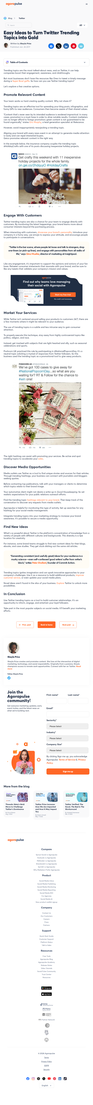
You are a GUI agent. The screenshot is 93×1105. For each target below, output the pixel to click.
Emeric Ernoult (41, 815)
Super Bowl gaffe (21, 81)
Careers (46, 919)
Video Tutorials (46, 968)
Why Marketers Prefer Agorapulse (46, 870)
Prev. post (26, 625)
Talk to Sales (46, 945)
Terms (46, 1057)
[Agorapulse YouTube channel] (49, 1078)
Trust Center (46, 974)
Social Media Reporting (46, 890)
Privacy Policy (46, 1061)
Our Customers (46, 916)
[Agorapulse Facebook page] (27, 1078)
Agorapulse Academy (46, 962)
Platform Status (47, 942)
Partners (46, 925)
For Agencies (46, 896)
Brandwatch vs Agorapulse (46, 864)
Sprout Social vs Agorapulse (46, 855)
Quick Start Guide (47, 936)
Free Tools (46, 956)
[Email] (81, 46)
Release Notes (46, 965)
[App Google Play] (46, 988)
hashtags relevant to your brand (43, 499)
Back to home (46, 625)
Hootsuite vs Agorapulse (46, 858)
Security (46, 1069)
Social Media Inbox (46, 881)
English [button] (45, 1085)
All (80, 25)
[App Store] (46, 994)
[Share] (51, 46)
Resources (46, 977)
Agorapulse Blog (46, 959)
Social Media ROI (46, 893)
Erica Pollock (11, 812)
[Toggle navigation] (89, 4)
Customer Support (46, 939)
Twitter (22, 18)
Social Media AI (46, 899)
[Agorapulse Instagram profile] (33, 1078)
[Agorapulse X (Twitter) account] (43, 1078)
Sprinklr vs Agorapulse (46, 867)
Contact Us (46, 913)
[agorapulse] (11, 4)
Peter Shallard (39, 562)
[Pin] (73, 46)
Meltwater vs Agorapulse (46, 861)
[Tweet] (58, 46)
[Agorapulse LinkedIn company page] (59, 1078)
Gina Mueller (32, 253)
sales (40, 458)
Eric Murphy (35, 122)
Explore (60, 583)
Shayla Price (14, 656)
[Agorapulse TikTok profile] (65, 1078)
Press (46, 922)
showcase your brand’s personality (55, 232)
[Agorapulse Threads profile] (38, 1078)
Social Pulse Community (46, 971)
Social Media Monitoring (46, 887)
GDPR (46, 1065)
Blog (10, 18)
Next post (66, 625)
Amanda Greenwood (73, 812)
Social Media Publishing (46, 884)
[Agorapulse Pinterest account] (54, 1078)
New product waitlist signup (46, 902)
